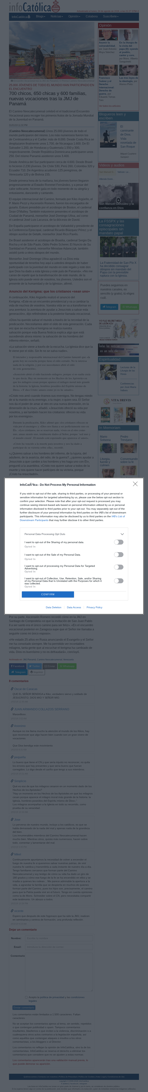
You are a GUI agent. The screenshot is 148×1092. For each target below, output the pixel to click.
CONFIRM (48, 594)
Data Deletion (53, 607)
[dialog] (74, 546)
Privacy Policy (94, 607)
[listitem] (74, 534)
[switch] (118, 542)
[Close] (136, 485)
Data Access (74, 607)
